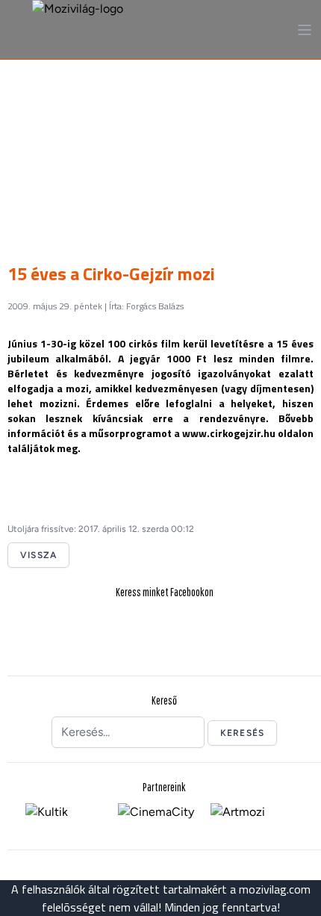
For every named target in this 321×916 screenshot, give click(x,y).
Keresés (242, 733)
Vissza (38, 555)
